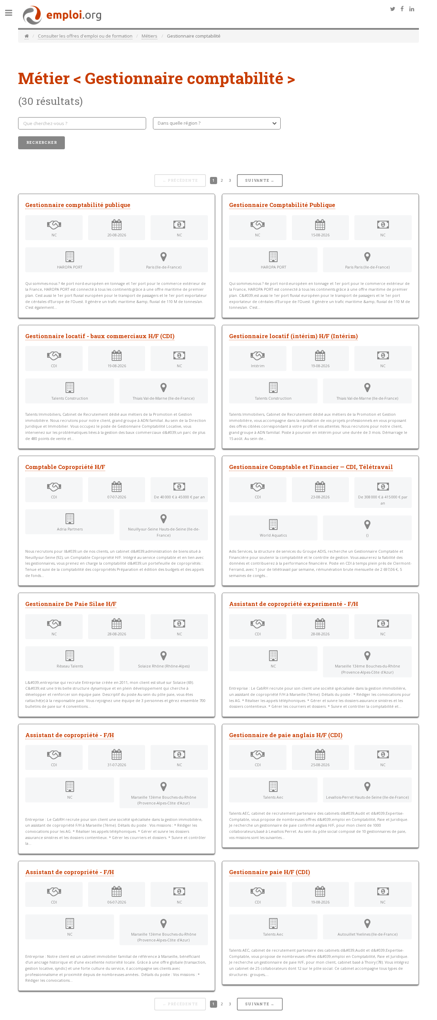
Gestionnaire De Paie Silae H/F (70, 604)
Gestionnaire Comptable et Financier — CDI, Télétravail (311, 467)
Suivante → (259, 180)
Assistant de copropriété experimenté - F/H (293, 604)
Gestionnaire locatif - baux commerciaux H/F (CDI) (99, 336)
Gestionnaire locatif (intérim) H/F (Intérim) (293, 336)
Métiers (149, 36)
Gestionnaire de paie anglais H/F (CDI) (285, 735)
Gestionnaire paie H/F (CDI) (269, 872)
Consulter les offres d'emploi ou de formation (85, 36)
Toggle (12, 13)
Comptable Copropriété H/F (65, 467)
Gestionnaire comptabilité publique (77, 205)
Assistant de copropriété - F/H (69, 735)
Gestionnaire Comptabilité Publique (282, 205)
